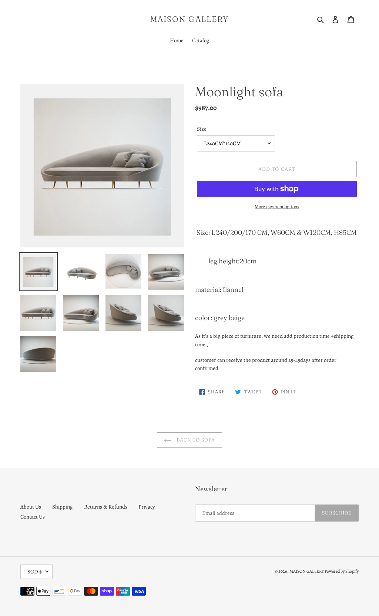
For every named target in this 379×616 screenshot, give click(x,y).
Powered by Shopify (342, 571)
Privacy (146, 506)
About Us (30, 506)
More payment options (277, 206)
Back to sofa (195, 440)
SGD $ (34, 571)
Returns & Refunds (105, 506)
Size (202, 129)
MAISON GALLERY (189, 19)
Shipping (62, 506)
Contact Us (32, 516)
